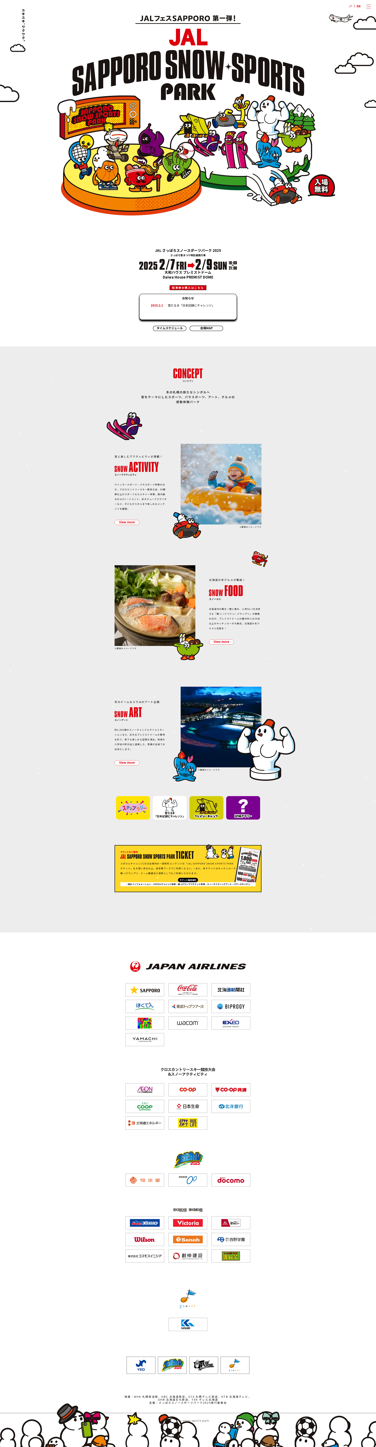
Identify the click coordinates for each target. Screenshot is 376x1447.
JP (350, 6)
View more (127, 522)
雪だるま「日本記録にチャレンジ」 (191, 305)
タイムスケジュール (170, 328)
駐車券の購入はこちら (188, 288)
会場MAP (206, 328)
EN (359, 6)
